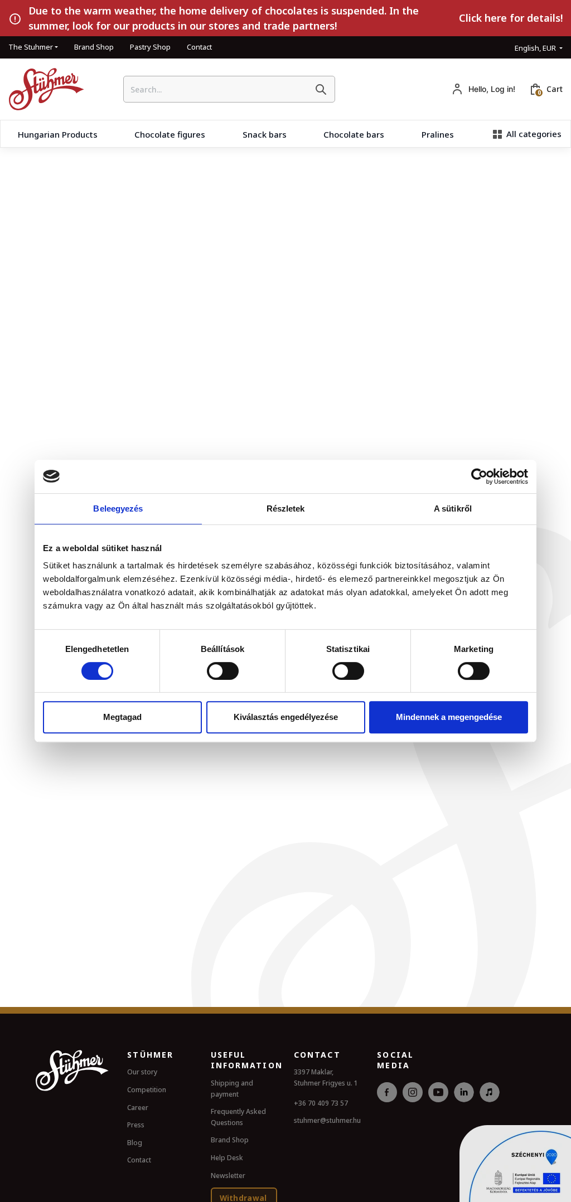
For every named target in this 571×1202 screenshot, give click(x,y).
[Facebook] (387, 1104)
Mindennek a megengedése (449, 717)
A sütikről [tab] (453, 508)
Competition (146, 1089)
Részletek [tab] (286, 508)
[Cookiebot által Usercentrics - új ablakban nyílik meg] (479, 476)
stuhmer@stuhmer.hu (327, 1120)
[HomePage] (42, 89)
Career (137, 1107)
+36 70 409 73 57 (321, 1103)
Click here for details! (511, 18)
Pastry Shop (150, 47)
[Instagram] (413, 1104)
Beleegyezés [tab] (118, 508)
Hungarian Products (58, 134)
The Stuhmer (30, 47)
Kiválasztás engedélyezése (286, 717)
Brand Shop (94, 47)
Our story (142, 1072)
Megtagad (122, 717)
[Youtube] (438, 1104)
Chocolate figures (169, 134)
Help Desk (227, 1157)
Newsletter (228, 1175)
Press (135, 1125)
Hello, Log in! (491, 89)
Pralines (438, 134)
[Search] (321, 89)
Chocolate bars (353, 134)
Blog (134, 1142)
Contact (199, 47)
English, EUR (536, 48)
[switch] (223, 671)
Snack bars (265, 134)
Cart (554, 89)
